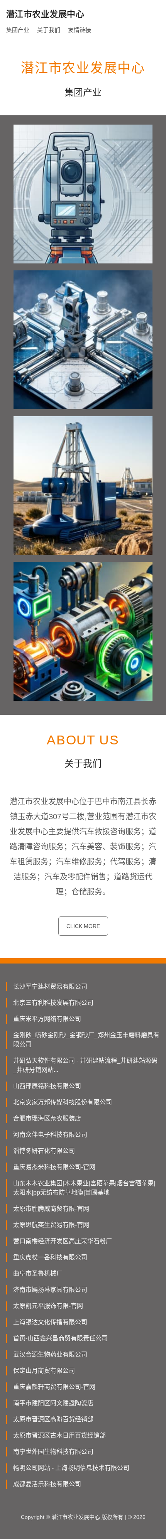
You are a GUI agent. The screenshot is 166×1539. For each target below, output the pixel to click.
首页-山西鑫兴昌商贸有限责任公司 (60, 1338)
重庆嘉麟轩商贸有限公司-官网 (54, 1387)
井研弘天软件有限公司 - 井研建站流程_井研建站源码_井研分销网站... (85, 1065)
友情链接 (79, 30)
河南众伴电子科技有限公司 (50, 1134)
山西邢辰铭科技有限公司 (47, 1086)
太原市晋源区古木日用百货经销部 (59, 1435)
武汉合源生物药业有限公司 (50, 1354)
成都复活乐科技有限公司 (47, 1484)
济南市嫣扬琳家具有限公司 (50, 1289)
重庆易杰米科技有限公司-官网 (54, 1167)
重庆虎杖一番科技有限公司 (50, 1257)
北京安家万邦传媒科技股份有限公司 (62, 1102)
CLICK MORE (83, 926)
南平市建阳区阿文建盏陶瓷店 (53, 1403)
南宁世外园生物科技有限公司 (53, 1451)
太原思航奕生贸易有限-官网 (51, 1225)
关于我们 (48, 30)
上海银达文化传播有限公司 (50, 1322)
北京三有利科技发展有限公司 (53, 1002)
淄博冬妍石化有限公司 (44, 1151)
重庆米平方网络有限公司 (47, 1019)
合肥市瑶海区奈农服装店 (47, 1118)
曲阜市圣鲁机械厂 (38, 1273)
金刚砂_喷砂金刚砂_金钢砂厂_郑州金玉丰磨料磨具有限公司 (86, 1040)
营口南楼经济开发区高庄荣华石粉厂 (62, 1241)
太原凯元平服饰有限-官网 (48, 1306)
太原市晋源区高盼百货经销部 (53, 1419)
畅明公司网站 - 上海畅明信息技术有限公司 (71, 1468)
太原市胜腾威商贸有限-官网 (51, 1208)
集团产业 (17, 30)
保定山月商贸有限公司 (44, 1370)
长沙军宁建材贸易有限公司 (50, 986)
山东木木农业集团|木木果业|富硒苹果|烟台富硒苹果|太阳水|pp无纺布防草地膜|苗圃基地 (84, 1188)
